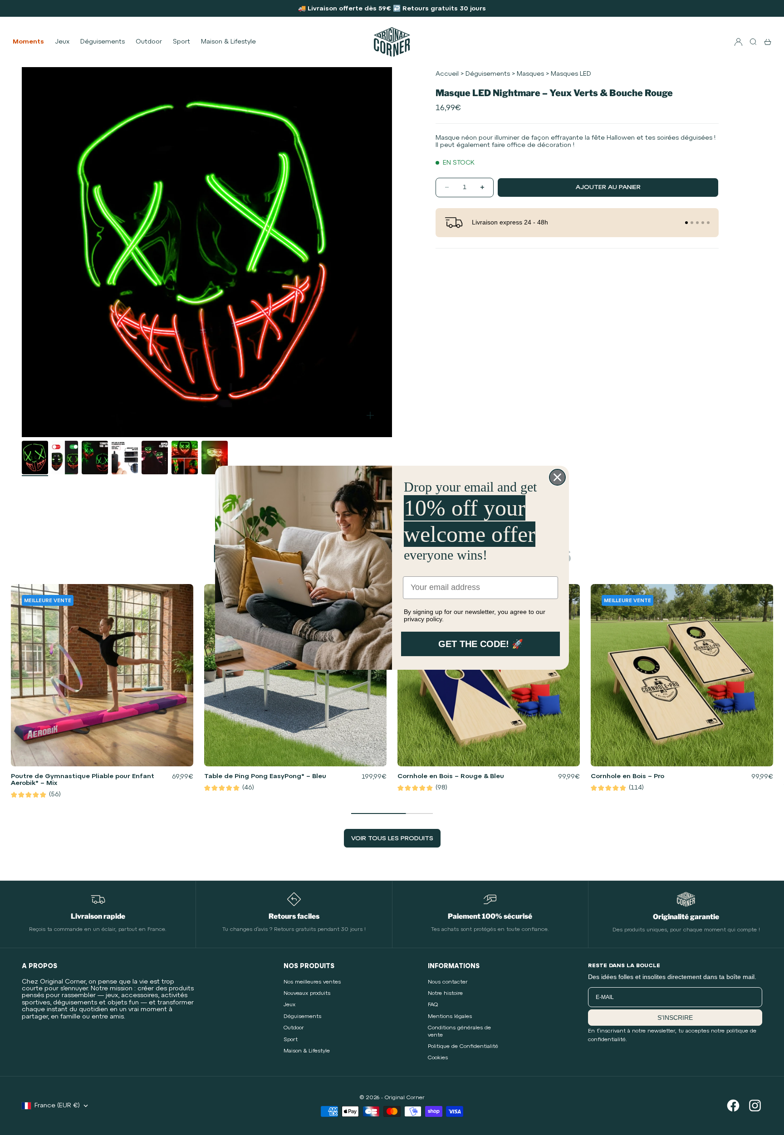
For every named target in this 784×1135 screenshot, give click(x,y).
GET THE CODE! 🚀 (480, 644)
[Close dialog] (557, 477)
